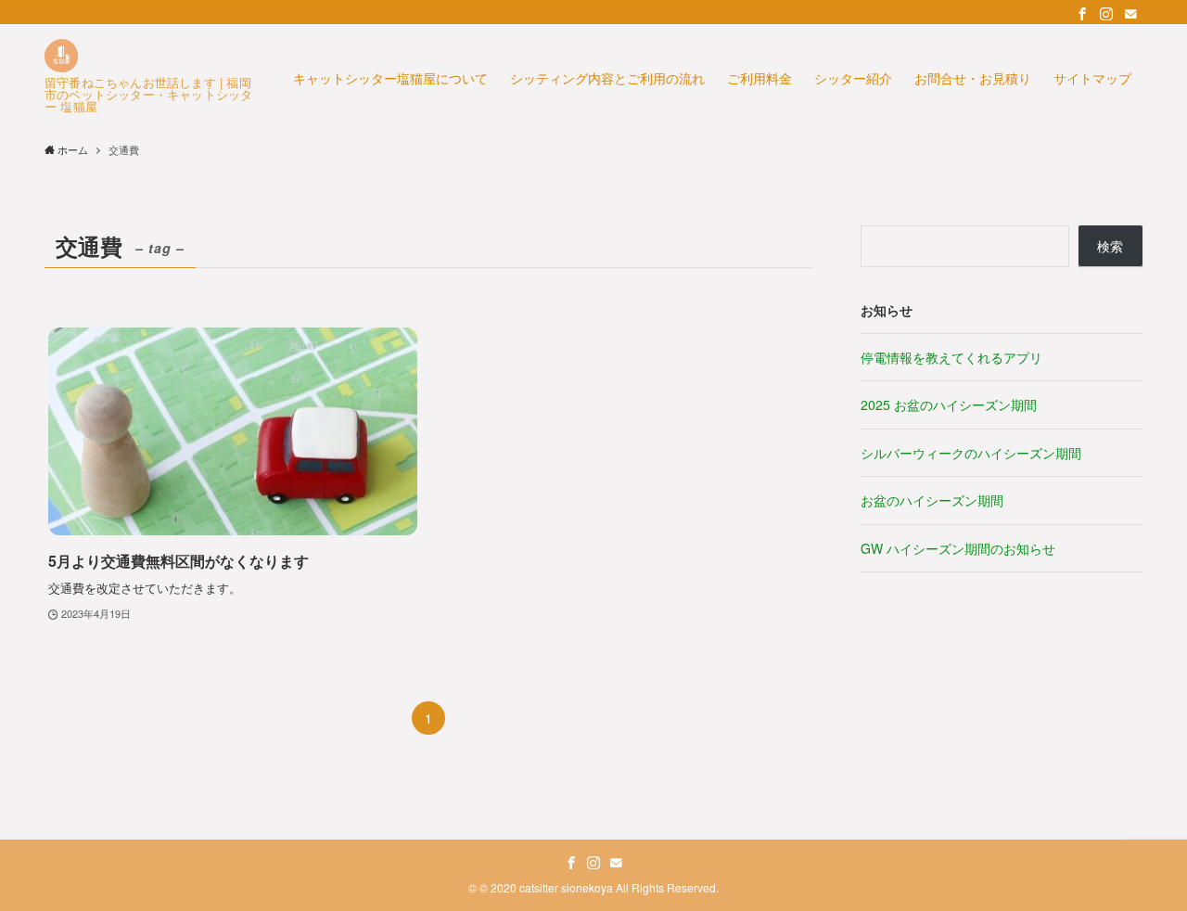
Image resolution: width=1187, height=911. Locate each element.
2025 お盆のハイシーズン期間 (949, 404)
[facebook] (1082, 14)
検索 (1110, 246)
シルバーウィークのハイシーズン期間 (971, 452)
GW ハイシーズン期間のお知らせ (958, 548)
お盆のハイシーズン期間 (932, 500)
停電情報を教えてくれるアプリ (951, 357)
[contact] (1130, 14)
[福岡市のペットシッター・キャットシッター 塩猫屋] (61, 55)
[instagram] (1106, 14)
